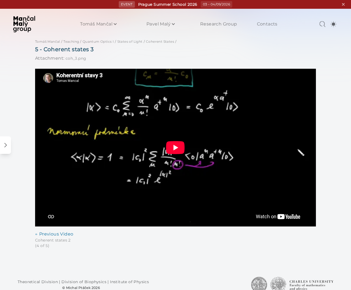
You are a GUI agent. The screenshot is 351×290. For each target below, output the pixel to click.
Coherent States (160, 41)
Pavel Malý (158, 24)
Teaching (71, 41)
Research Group (218, 24)
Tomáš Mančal (96, 24)
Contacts (267, 24)
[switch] (333, 24)
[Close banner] (343, 4)
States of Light (130, 41)
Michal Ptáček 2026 (83, 288)
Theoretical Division (38, 281)
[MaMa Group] (24, 24)
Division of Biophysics (84, 281)
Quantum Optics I (98, 41)
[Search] (322, 24)
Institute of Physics (129, 281)
